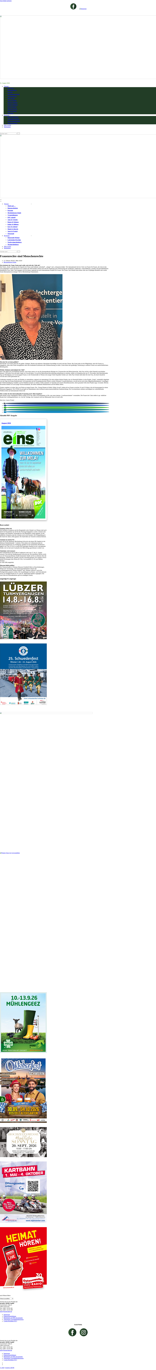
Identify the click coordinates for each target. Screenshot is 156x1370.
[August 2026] (23, 518)
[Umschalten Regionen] (31, 235)
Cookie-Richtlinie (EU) (10, 1321)
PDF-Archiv (7, 125)
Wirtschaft (10, 113)
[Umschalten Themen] (31, 204)
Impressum (7, 1314)
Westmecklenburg (12, 123)
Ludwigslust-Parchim (13, 119)
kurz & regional (12, 107)
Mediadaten (7, 127)
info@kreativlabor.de (6, 1311)
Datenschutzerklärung (10, 1316)
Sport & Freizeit (12, 111)
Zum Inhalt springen (6, 1)
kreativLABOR (9, 1367)
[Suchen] (1, 131)
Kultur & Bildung (13, 104)
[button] (9, 86)
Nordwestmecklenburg (14, 121)
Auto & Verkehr (12, 100)
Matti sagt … (11, 88)
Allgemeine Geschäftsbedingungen (14, 1319)
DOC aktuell (11, 98)
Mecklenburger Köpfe (14, 94)
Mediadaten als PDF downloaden (13, 1318)
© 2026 (2, 1367)
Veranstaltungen (12, 96)
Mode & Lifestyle (12, 109)
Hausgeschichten (12, 90)
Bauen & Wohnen (12, 102)
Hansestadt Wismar (13, 117)
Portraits (10, 92)
